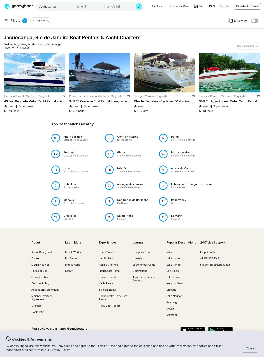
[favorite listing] (63, 96)
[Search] (139, 6)
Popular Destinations (181, 242)
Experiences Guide (144, 264)
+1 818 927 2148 (209, 258)
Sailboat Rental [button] (108, 289)
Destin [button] (170, 308)
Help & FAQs (207, 252)
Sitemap (36, 305)
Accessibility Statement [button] (45, 289)
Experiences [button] (108, 242)
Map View (240, 20)
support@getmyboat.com (215, 264)
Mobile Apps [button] (72, 264)
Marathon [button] (172, 314)
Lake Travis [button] (173, 277)
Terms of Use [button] (105, 346)
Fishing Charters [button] (108, 264)
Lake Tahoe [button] (173, 264)
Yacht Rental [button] (106, 283)
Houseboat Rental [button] (109, 270)
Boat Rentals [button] (106, 252)
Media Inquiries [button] (40, 264)
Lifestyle (138, 258)
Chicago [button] (171, 289)
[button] (179, 6)
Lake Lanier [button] (173, 258)
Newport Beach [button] (175, 283)
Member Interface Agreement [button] (42, 297)
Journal (138, 242)
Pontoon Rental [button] (108, 277)
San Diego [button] (172, 270)
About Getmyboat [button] (41, 252)
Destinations (140, 270)
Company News (142, 252)
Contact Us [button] (37, 311)
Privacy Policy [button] (60, 350)
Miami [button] (169, 252)
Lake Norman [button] (174, 295)
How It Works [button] (73, 252)
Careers (36, 258)
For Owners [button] (72, 258)
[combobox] (55, 6)
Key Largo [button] (172, 302)
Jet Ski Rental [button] (107, 258)
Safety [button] (69, 270)
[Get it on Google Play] (220, 331)
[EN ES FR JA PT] (198, 6)
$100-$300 (39, 20)
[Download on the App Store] (192, 331)
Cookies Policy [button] (40, 283)
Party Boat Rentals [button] (110, 305)
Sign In (224, 6)
